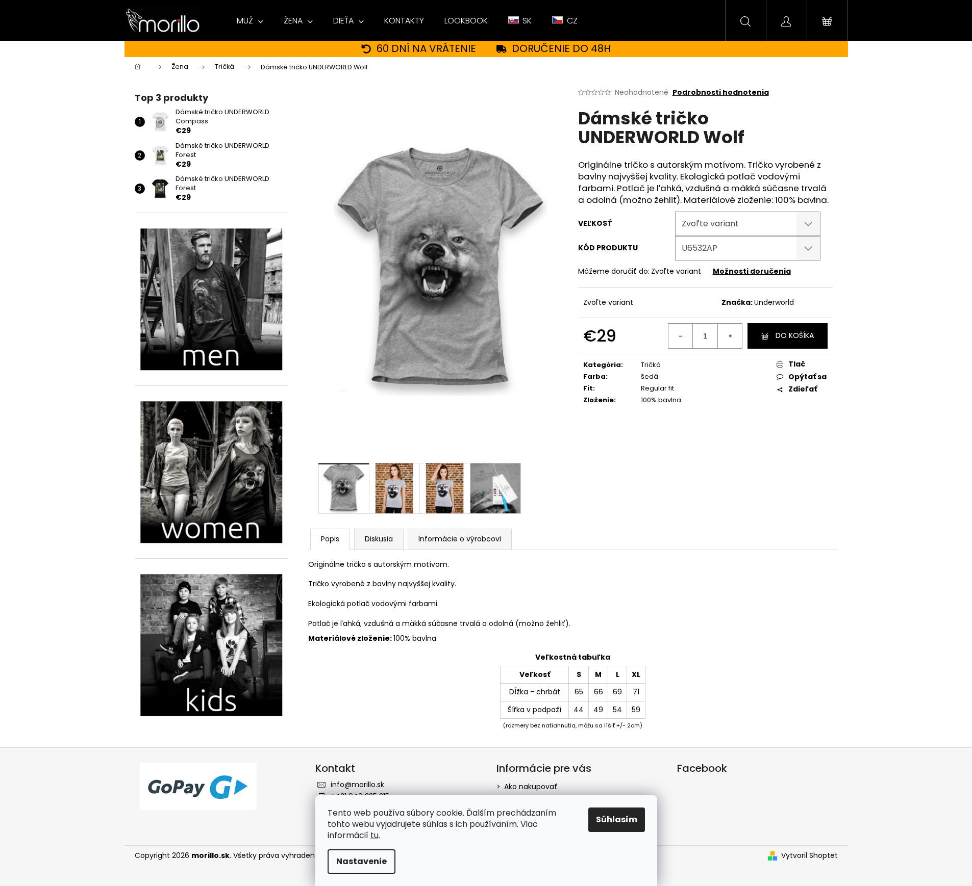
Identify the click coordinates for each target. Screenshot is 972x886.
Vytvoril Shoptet (809, 856)
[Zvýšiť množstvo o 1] (729, 336)
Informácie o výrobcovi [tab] (459, 539)
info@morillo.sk (357, 784)
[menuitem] (250, 21)
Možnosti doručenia (752, 271)
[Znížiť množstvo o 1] (680, 336)
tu (374, 835)
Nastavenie (361, 861)
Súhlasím (616, 819)
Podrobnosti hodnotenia (720, 92)
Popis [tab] (330, 539)
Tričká (651, 365)
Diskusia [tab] (379, 539)
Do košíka (795, 335)
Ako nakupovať (531, 786)
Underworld (774, 302)
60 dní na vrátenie (426, 49)
